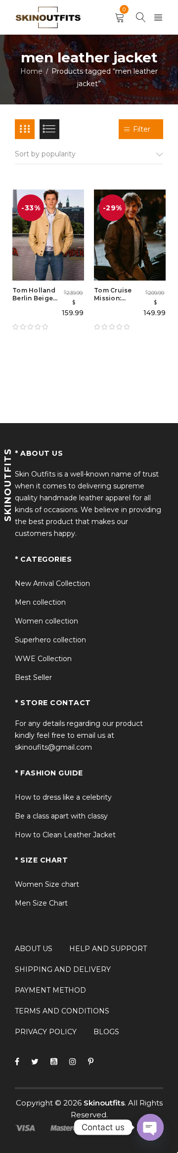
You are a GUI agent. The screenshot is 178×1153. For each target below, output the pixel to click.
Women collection (46, 621)
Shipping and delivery (63, 969)
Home (31, 71)
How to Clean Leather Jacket (65, 834)
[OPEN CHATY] (150, 1127)
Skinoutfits (104, 1102)
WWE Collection (43, 658)
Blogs (106, 1031)
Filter (141, 129)
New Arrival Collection (52, 583)
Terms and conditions (62, 1011)
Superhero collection (50, 639)
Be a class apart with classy (61, 816)
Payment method (50, 990)
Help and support (108, 948)
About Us (33, 948)
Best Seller (33, 677)
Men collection (40, 602)
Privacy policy (46, 1031)
